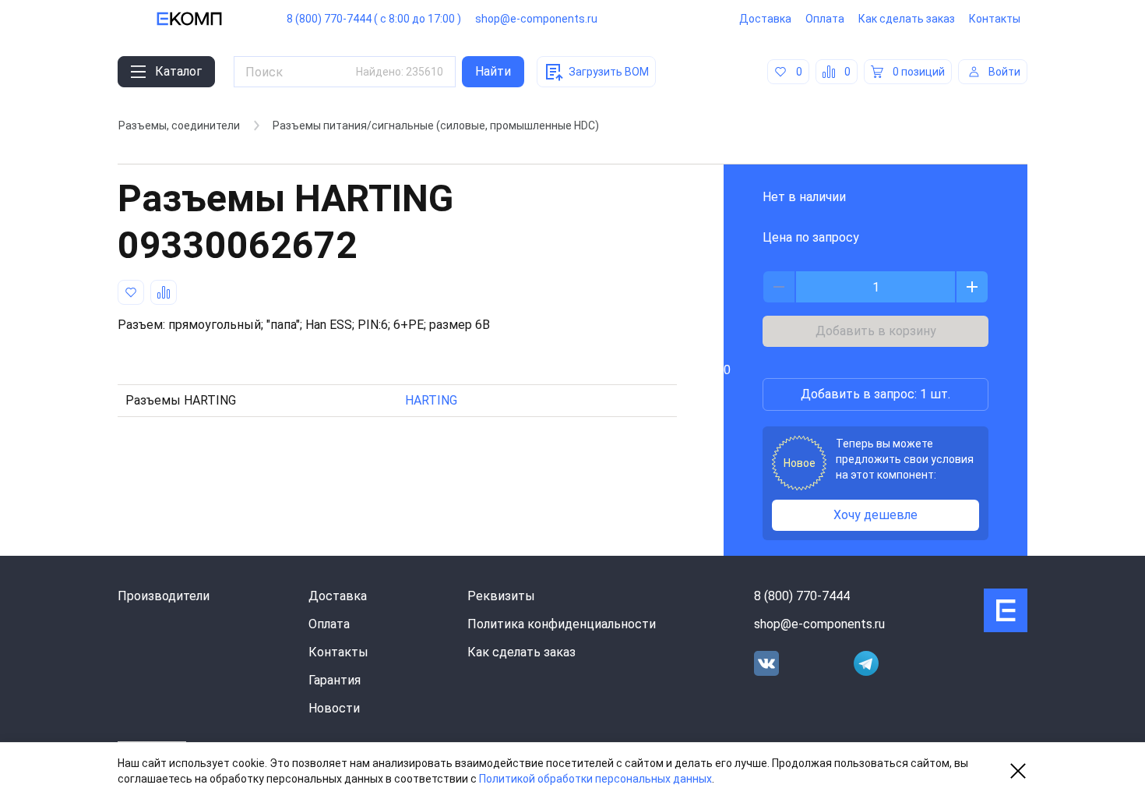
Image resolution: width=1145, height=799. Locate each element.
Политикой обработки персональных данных (595, 778)
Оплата (824, 18)
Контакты (994, 18)
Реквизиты (501, 596)
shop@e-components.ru (536, 18)
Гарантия (334, 680)
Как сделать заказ (906, 18)
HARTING (431, 400)
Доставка (765, 18)
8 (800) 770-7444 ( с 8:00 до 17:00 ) (374, 18)
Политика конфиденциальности (561, 624)
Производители (164, 596)
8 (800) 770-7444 (802, 596)
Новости (334, 708)
